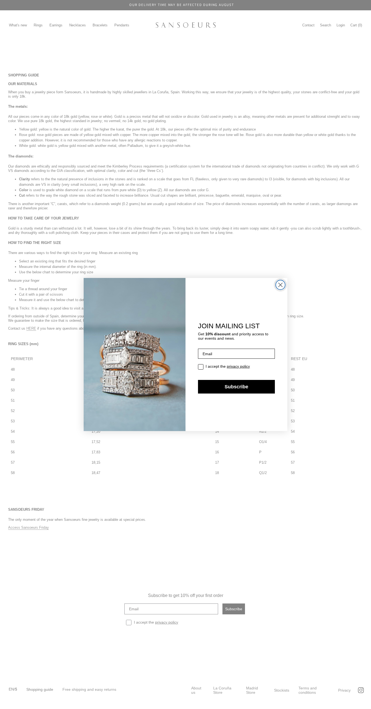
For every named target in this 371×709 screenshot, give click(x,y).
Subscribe (236, 386)
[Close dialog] (280, 285)
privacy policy (238, 366)
